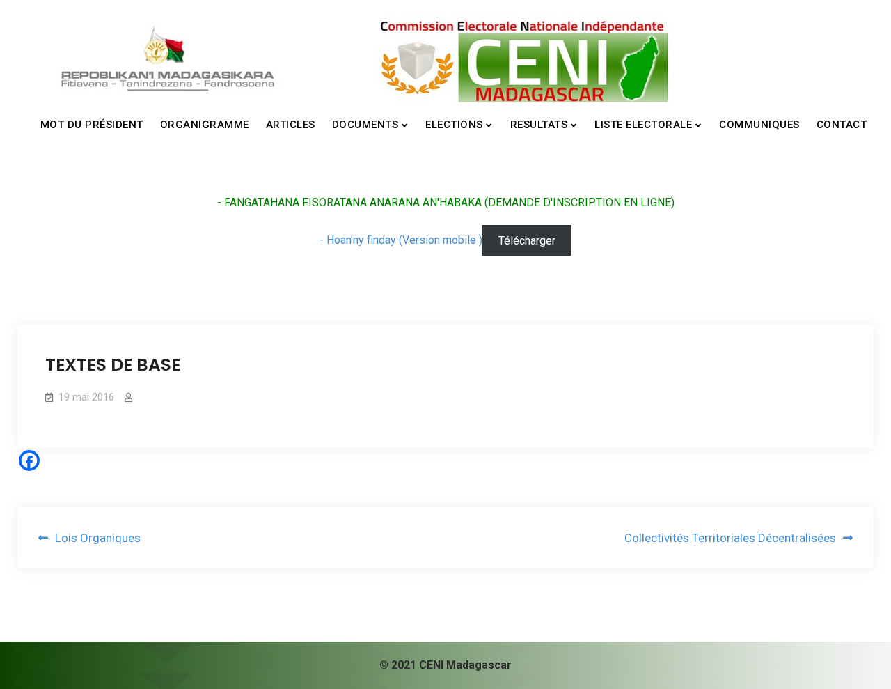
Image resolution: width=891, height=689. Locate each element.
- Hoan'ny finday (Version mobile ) (401, 240)
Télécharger (526, 240)
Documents (365, 124)
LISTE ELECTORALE (643, 124)
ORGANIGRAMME (204, 124)
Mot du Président (91, 124)
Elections (454, 124)
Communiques (759, 124)
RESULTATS (539, 124)
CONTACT (842, 124)
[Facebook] (29, 460)
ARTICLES (290, 124)
